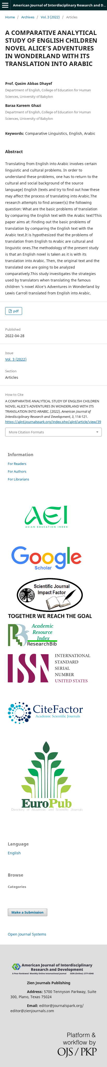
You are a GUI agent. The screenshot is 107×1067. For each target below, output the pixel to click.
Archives (27, 17)
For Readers (17, 463)
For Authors (17, 471)
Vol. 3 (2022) (50, 17)
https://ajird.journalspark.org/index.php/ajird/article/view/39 (53, 421)
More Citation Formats (26, 432)
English (14, 852)
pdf (15, 311)
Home (10, 17)
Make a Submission (27, 912)
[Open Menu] (5, 5)
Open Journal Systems (27, 934)
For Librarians (18, 479)
